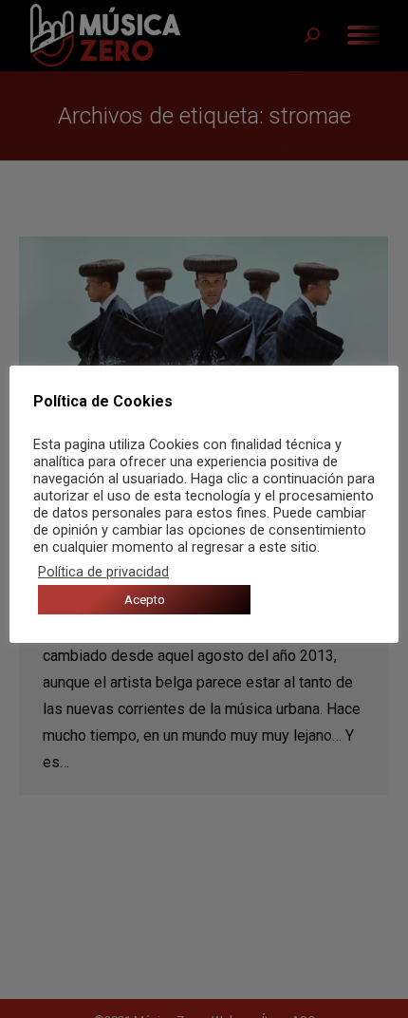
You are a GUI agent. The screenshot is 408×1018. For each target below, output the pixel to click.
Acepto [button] (144, 600)
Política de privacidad (103, 571)
